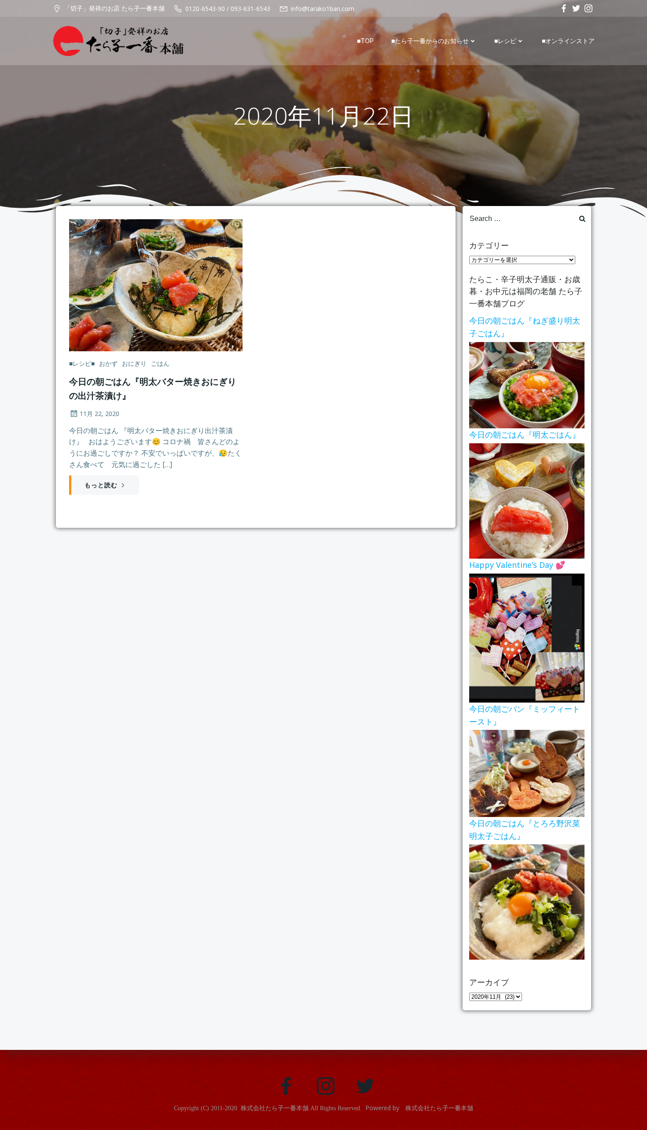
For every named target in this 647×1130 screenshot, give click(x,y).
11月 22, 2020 (99, 413)
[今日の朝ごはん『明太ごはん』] (527, 500)
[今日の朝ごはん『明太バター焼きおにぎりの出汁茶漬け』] (156, 284)
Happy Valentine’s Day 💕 (517, 564)
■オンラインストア (568, 40)
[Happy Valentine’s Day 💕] (527, 637)
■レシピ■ (82, 363)
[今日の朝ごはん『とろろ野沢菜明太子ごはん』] (527, 901)
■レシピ (505, 40)
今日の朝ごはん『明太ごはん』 (524, 434)
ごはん (160, 363)
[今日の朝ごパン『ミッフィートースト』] (527, 772)
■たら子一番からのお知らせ (430, 40)
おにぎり (134, 363)
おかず (108, 363)
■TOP (365, 40)
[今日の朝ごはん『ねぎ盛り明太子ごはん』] (527, 384)
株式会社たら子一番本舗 (275, 1108)
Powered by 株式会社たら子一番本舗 (419, 1108)
